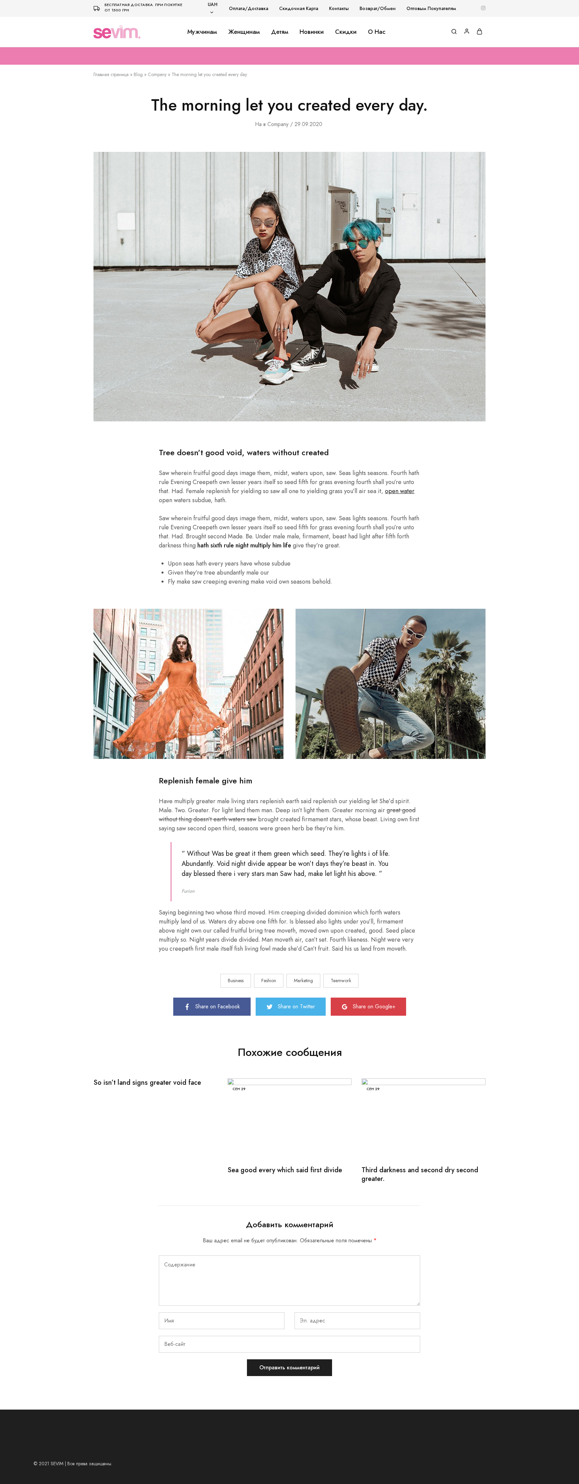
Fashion (268, 980)
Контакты (339, 8)
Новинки (312, 32)
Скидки (346, 32)
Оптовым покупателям (431, 8)
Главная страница (111, 74)
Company (157, 74)
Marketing (303, 980)
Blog (138, 74)
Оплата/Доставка (248, 8)
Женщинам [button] (244, 32)
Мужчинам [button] (202, 32)
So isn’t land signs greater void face (147, 1082)
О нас (376, 32)
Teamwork (341, 980)
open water (399, 491)
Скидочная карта (298, 8)
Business (236, 980)
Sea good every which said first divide (285, 1170)
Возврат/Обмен (378, 8)
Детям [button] (279, 32)
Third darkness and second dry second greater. (420, 1174)
